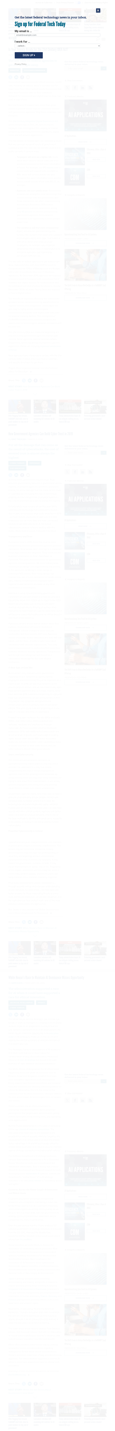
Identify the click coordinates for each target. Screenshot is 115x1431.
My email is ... (23, 31)
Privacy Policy (21, 64)
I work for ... (22, 41)
